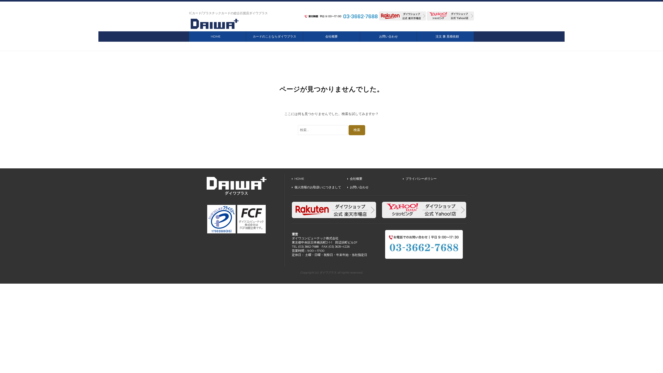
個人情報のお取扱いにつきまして (317, 187)
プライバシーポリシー (421, 179)
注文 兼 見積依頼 (447, 36)
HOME (215, 36)
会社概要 (331, 36)
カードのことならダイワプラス (274, 36)
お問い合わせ (388, 36)
